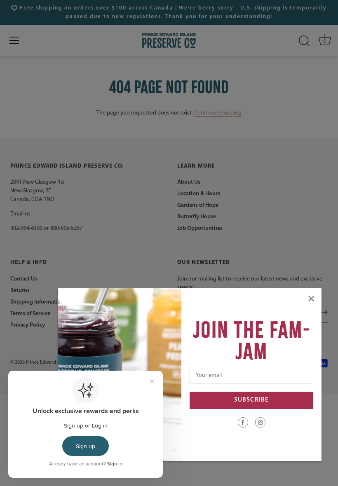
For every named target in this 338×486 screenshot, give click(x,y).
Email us (20, 214)
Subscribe (251, 400)
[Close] (311, 299)
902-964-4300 (26, 228)
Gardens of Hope (197, 205)
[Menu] (14, 40)
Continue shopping (218, 113)
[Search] (304, 41)
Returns (20, 290)
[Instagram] (260, 422)
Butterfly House (196, 217)
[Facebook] (243, 422)
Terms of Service (30, 314)
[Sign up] (323, 312)
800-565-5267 (66, 228)
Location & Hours (198, 194)
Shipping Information (37, 302)
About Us (188, 182)
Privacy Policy (27, 325)
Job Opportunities (200, 228)
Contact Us (23, 279)
